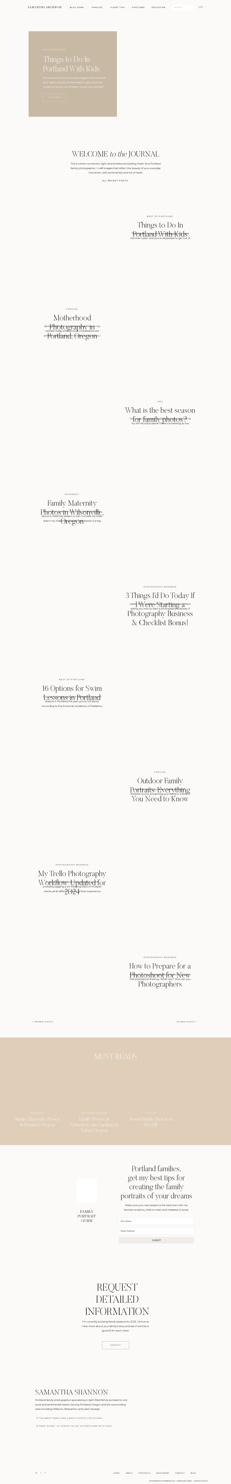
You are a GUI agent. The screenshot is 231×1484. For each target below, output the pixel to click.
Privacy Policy (201, 1481)
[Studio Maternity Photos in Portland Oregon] (37, 1087)
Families (72, 309)
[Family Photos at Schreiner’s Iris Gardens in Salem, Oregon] (94, 1087)
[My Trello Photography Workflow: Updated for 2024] (156, 877)
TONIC (189, 1481)
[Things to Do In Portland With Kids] (123, 73)
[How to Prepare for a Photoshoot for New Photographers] (75, 974)
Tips (160, 401)
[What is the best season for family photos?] (75, 418)
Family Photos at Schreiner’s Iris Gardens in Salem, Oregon (94, 1125)
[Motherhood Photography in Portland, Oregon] (156, 322)
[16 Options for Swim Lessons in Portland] (156, 692)
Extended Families (94, 1113)
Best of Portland (160, 216)
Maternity (72, 494)
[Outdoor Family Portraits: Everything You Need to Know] (75, 789)
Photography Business (160, 587)
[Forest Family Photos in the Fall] (151, 1087)
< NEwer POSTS (42, 1021)
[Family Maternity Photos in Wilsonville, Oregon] (156, 507)
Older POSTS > (187, 1021)
